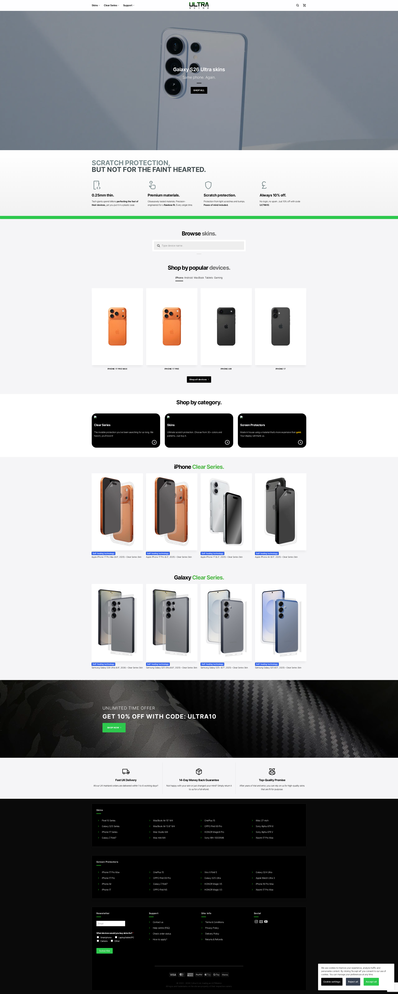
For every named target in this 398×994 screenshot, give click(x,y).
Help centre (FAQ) (161, 928)
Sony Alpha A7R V (264, 832)
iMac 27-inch (262, 820)
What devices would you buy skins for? (115, 933)
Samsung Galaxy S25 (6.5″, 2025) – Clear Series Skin (278, 667)
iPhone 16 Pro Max (265, 884)
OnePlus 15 (209, 820)
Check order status (162, 933)
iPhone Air (106, 884)
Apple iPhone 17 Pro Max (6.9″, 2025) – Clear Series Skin (116, 557)
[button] (297, 5)
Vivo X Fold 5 (210, 872)
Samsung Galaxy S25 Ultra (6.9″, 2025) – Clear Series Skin (171, 667)
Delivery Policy (212, 933)
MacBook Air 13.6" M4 (164, 826)
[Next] (299, 321)
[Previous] (98, 321)
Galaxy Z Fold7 (109, 837)
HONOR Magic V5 (213, 884)
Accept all (371, 981)
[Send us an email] (261, 922)
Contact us (158, 922)
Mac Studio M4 (160, 832)
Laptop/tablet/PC (126, 937)
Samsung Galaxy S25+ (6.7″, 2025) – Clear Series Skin (224, 667)
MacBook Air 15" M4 (163, 820)
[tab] (179, 277)
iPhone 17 (106, 889)
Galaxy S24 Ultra (264, 872)
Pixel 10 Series (108, 820)
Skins (95, 5)
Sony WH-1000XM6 (214, 837)
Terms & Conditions (214, 922)
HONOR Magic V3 (213, 889)
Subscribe (104, 950)
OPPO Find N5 (160, 889)
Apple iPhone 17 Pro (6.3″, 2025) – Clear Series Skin (169, 557)
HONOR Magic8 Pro (214, 832)
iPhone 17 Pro (108, 878)
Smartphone (105, 937)
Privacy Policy (212, 928)
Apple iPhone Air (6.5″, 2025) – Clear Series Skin (276, 557)
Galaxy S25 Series (110, 826)
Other (117, 941)
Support (127, 5)
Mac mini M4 (159, 837)
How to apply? (160, 939)
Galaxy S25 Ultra (212, 878)
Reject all (353, 981)
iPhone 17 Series (109, 832)
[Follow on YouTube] (266, 922)
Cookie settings (331, 981)
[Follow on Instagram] (256, 922)
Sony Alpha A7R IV (264, 826)
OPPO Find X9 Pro (213, 826)
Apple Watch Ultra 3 (265, 878)
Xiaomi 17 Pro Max (264, 837)
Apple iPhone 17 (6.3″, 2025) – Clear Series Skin (222, 557)
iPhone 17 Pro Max (111, 872)
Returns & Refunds (214, 939)
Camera (103, 941)
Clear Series (110, 5)
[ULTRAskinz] (199, 5)
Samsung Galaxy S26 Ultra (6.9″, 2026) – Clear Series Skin (117, 667)
